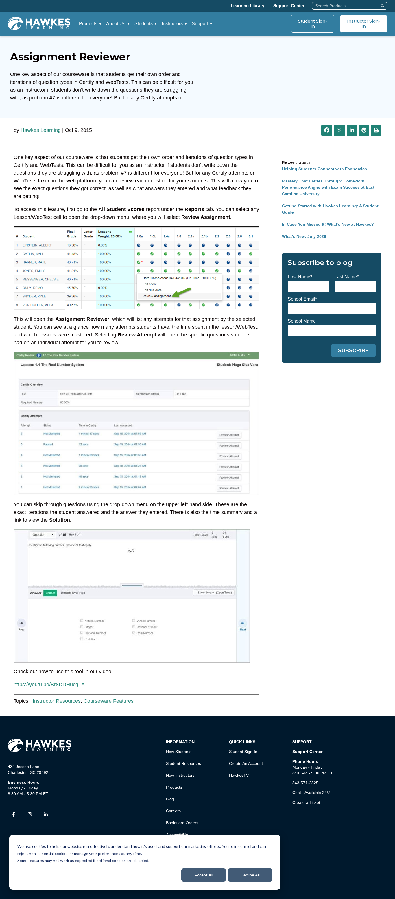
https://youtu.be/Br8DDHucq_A (49, 684)
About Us (115, 23)
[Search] (383, 6)
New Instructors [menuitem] (180, 775)
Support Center (288, 5)
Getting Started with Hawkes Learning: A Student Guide (330, 209)
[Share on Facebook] (326, 130)
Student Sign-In (312, 24)
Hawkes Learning (41, 130)
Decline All (250, 874)
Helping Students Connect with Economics (324, 169)
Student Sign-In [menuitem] (243, 751)
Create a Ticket (306, 802)
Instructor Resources (57, 701)
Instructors (172, 23)
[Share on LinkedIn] (352, 130)
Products (88, 23)
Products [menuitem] (174, 787)
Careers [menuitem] (173, 811)
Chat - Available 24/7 (311, 792)
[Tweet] (339, 131)
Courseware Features (109, 701)
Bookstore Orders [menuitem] (182, 822)
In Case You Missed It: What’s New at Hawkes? (328, 224)
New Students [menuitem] (178, 751)
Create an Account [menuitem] (246, 763)
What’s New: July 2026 (304, 236)
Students (143, 23)
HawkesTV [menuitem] (239, 775)
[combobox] (345, 6)
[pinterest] (363, 130)
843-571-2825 (305, 782)
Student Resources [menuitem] (183, 763)
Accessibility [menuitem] (177, 834)
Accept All (203, 874)
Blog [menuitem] (170, 799)
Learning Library (247, 5)
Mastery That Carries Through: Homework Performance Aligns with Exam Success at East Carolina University (328, 187)
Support (200, 23)
